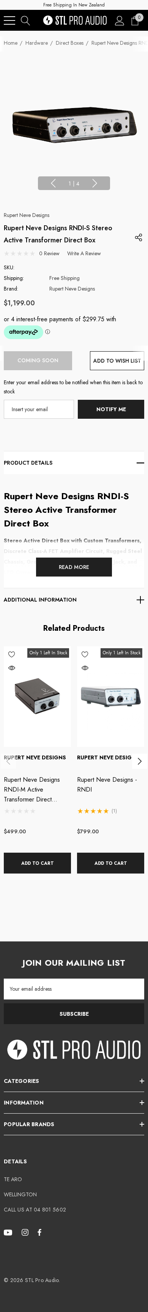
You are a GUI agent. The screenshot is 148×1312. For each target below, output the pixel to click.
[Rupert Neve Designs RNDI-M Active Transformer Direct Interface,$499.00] (37, 696)
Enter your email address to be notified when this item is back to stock (73, 387)
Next (139, 761)
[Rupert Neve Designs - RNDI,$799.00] (110, 696)
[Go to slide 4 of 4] (53, 183)
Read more (74, 567)
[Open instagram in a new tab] (26, 1232)
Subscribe (74, 1014)
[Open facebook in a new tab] (39, 1232)
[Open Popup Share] (138, 237)
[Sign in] (119, 20)
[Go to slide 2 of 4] (94, 183)
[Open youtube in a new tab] (9, 1232)
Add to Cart (37, 863)
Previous (8, 761)
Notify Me (111, 409)
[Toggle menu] (9, 20)
